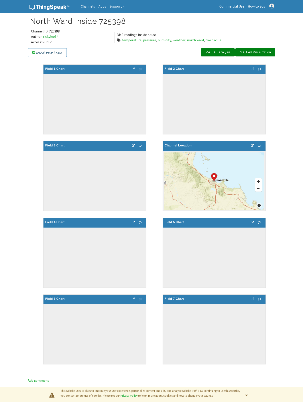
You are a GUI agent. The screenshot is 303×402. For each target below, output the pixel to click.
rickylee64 (50, 36)
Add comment (38, 380)
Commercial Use (231, 6)
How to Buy (256, 6)
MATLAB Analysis (217, 52)
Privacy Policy (129, 396)
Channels (88, 6)
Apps (102, 6)
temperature (132, 40)
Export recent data (48, 52)
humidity (164, 40)
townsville (213, 40)
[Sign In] (271, 5)
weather (179, 40)
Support (116, 6)
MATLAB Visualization (255, 52)
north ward (195, 40)
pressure (149, 40)
